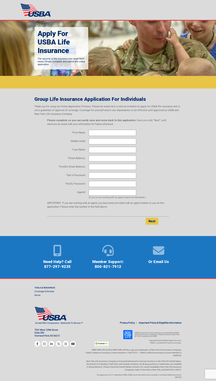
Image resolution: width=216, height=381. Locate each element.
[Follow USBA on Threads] (66, 344)
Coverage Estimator (44, 291)
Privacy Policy (127, 323)
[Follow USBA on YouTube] (73, 344)
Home (37, 295)
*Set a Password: (76, 175)
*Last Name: (79, 149)
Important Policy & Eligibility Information (160, 323)
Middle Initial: (78, 141)
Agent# (81, 192)
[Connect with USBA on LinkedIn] (51, 344)
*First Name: (79, 132)
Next (151, 221)
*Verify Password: (75, 183)
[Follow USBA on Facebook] (37, 344)
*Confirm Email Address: (72, 166)
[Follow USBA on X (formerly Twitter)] (59, 344)
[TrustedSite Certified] (102, 344)
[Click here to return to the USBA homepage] (36, 10)
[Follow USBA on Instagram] (44, 344)
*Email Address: (77, 158)
